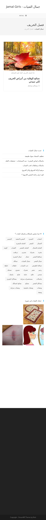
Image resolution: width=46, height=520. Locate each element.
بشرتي (24, 252)
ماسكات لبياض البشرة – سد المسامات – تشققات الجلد (24, 161)
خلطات (14, 266)
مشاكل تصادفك (33, 86)
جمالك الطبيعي (37, 266)
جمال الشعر (38, 261)
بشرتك (32, 252)
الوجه (5, 248)
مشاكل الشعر (37, 283)
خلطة (6, 266)
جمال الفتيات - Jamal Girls (23, 6)
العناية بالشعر (24, 248)
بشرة (40, 252)
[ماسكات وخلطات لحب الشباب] (33, 335)
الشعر (31, 243)
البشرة (31, 239)
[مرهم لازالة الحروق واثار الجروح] (12, 335)
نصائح (27, 283)
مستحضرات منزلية (26, 279)
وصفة (40, 292)
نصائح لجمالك (17, 283)
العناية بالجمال (37, 248)
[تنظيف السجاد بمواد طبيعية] (33, 314)
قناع (18, 274)
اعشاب (39, 239)
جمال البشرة (17, 257)
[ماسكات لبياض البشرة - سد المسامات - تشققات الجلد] (12, 314)
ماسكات (39, 279)
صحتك (9, 270)
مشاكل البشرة (11, 279)
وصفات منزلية (15, 288)
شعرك (26, 270)
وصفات (39, 288)
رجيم (40, 270)
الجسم (9, 239)
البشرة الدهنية (20, 239)
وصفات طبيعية (28, 288)
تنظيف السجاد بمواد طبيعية (34, 156)
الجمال (39, 243)
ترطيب (15, 252)
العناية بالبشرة (20, 243)
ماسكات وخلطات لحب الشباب (33, 165)
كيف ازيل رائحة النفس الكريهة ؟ (33, 175)
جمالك (15, 261)
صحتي (40, 274)
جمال (27, 257)
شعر (33, 270)
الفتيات (13, 248)
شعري (17, 270)
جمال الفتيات (39, 29)
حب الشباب (24, 266)
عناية (25, 274)
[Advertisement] (23, 122)
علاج (32, 274)
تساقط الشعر (37, 257)
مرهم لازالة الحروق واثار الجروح (33, 170)
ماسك (11, 274)
